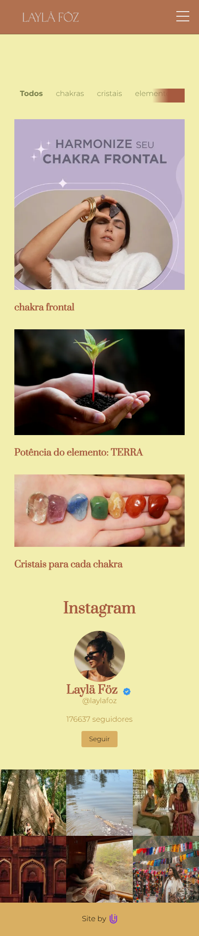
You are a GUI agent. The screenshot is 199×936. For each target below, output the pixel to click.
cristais (109, 94)
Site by (95, 919)
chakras (70, 94)
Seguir (99, 739)
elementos (154, 94)
